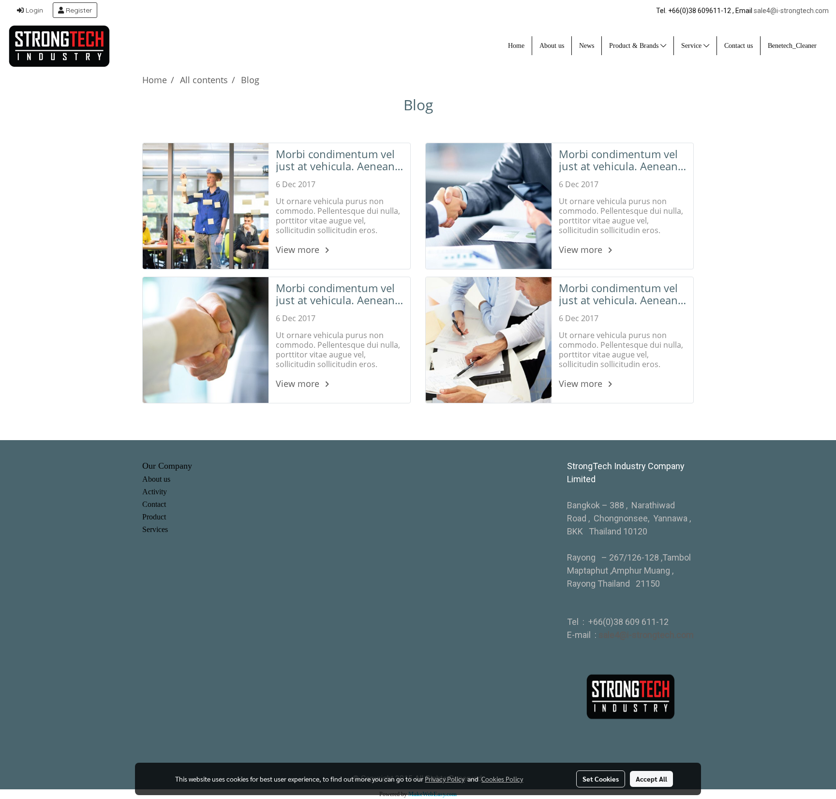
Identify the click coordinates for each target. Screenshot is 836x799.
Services (155, 529)
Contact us (738, 45)
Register (78, 10)
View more (299, 249)
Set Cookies (600, 778)
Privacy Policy (444, 778)
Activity (154, 492)
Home (516, 45)
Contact (154, 504)
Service (692, 45)
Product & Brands (634, 45)
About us (551, 45)
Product (154, 517)
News (586, 45)
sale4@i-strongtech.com (791, 11)
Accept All (651, 778)
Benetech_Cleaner (792, 45)
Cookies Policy (502, 778)
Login (33, 10)
